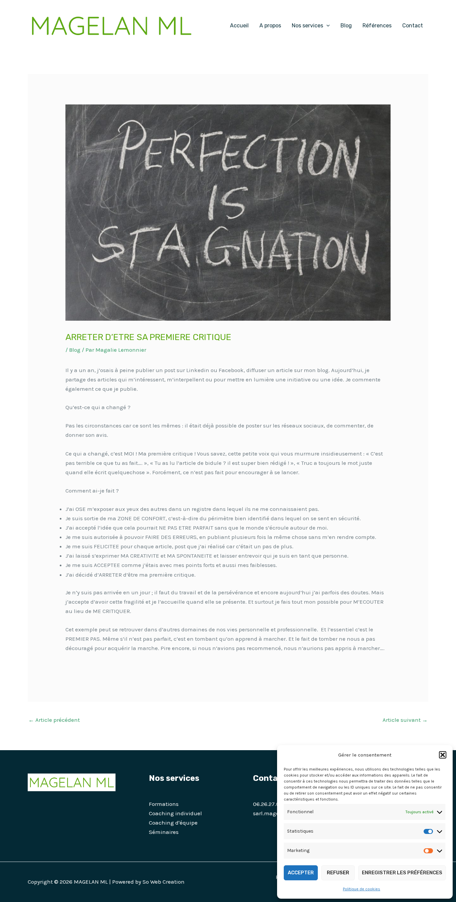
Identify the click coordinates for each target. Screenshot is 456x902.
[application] (326, 25)
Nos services (307, 25)
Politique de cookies (361, 889)
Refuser (338, 873)
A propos (270, 25)
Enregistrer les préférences (402, 873)
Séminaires (164, 832)
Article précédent (54, 719)
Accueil (239, 25)
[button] (442, 754)
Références (377, 25)
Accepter (301, 873)
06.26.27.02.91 (271, 804)
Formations (164, 804)
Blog (346, 25)
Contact (412, 25)
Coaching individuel (175, 813)
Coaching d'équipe (173, 822)
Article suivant (405, 719)
